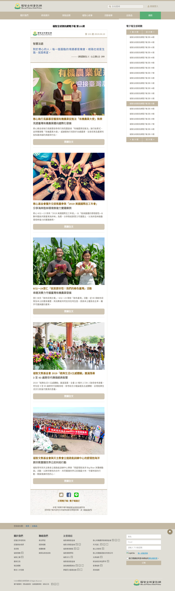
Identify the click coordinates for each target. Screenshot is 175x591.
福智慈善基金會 (69, 561)
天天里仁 (96, 545)
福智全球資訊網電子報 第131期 (142, 104)
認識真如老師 (19, 545)
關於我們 (24, 15)
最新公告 (17, 561)
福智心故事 (87, 15)
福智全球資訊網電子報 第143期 (142, 42)
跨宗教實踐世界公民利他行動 (49, 462)
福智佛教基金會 (69, 540)
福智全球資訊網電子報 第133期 (142, 93)
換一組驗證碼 (143, 553)
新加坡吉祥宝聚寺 (99, 561)
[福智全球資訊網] (28, 6)
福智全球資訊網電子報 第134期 (142, 88)
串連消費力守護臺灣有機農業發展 (52, 292)
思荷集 (16, 549)
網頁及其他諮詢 (44, 553)
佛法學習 (42, 540)
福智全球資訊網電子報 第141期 (142, 53)
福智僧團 (17, 553)
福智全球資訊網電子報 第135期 (142, 83)
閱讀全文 (68, 142)
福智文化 (66, 557)
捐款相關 (42, 545)
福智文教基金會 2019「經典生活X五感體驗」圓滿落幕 (64, 373)
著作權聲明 (18, 584)
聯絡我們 (87, 510)
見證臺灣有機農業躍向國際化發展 (52, 123)
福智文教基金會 (69, 545)
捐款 (150, 15)
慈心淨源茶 (97, 549)
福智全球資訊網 (75, 507)
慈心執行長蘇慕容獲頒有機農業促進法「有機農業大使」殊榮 (67, 119)
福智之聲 (17, 557)
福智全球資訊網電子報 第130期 (142, 109)
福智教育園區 (68, 549)
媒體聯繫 (42, 549)
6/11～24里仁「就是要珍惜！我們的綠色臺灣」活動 (62, 288)
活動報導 (108, 15)
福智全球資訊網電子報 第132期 (142, 99)
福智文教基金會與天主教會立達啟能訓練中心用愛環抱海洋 (66, 458)
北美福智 (96, 557)
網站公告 (46, 584)
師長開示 (45, 15)
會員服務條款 (37, 584)
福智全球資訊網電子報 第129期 (142, 114)
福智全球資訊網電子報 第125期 (142, 134)
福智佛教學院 (68, 553)
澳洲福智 (96, 570)
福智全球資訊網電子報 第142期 (142, 47)
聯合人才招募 (19, 570)
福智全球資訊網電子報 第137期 (142, 73)
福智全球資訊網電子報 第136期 (142, 78)
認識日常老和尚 (19, 540)
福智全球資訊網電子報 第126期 (142, 129)
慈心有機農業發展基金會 (102, 540)
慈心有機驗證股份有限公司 (103, 553)
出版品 (129, 15)
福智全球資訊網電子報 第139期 (142, 63)
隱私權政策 (152, 558)
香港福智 (96, 566)
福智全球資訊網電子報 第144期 (142, 37)
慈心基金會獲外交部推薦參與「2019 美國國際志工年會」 (65, 203)
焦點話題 (66, 15)
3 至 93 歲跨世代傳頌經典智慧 (50, 377)
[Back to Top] (169, 531)
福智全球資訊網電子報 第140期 (142, 58)
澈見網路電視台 (69, 566)
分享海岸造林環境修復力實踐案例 (52, 208)
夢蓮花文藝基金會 (70, 570)
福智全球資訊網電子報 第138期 (142, 68)
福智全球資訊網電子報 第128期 (142, 119)
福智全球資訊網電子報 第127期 (142, 124)
